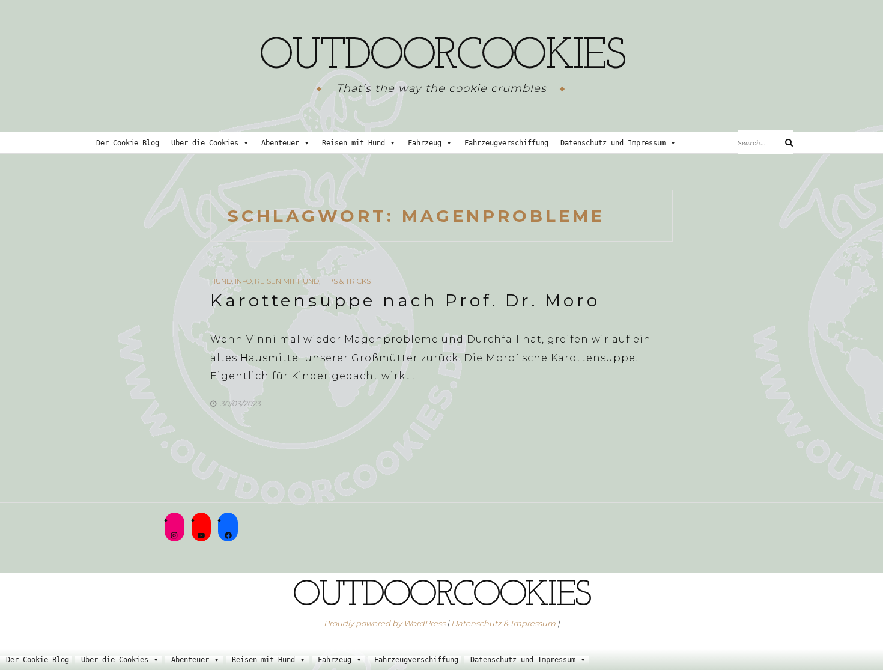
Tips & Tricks (346, 280)
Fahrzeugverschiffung (506, 143)
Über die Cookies (204, 143)
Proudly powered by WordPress (384, 623)
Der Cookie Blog (127, 143)
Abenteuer (280, 143)
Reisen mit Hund (353, 143)
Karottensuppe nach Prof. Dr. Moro (405, 300)
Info (243, 280)
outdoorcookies (441, 57)
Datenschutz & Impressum (503, 623)
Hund (221, 280)
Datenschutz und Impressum (613, 143)
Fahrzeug (425, 143)
